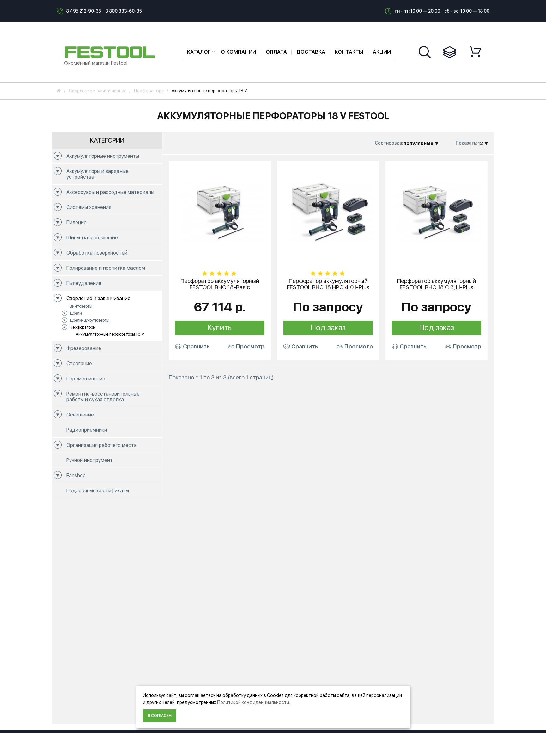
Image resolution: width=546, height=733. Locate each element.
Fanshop (76, 475)
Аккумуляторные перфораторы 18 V (110, 334)
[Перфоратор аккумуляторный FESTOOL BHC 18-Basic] (219, 211)
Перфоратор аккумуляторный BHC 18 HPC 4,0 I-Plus (328, 284)
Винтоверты (81, 306)
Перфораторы (83, 327)
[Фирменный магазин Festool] (111, 51)
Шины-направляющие (92, 238)
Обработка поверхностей (96, 253)
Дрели (76, 313)
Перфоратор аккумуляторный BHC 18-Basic (219, 284)
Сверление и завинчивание (98, 298)
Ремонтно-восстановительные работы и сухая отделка (103, 397)
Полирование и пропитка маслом (105, 268)
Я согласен (160, 715)
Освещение (80, 415)
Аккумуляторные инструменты (102, 156)
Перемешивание (85, 379)
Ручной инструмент (89, 460)
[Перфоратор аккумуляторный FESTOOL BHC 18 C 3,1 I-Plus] (436, 211)
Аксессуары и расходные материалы (110, 192)
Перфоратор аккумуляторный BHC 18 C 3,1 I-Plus (436, 284)
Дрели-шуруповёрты (89, 320)
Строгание (79, 363)
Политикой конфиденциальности (253, 702)
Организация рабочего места (101, 445)
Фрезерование (83, 348)
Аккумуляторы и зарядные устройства (97, 174)
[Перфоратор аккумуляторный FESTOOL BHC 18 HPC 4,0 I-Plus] (328, 211)
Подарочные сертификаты (97, 491)
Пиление (76, 222)
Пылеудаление (83, 283)
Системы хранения (88, 207)
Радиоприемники (86, 430)
